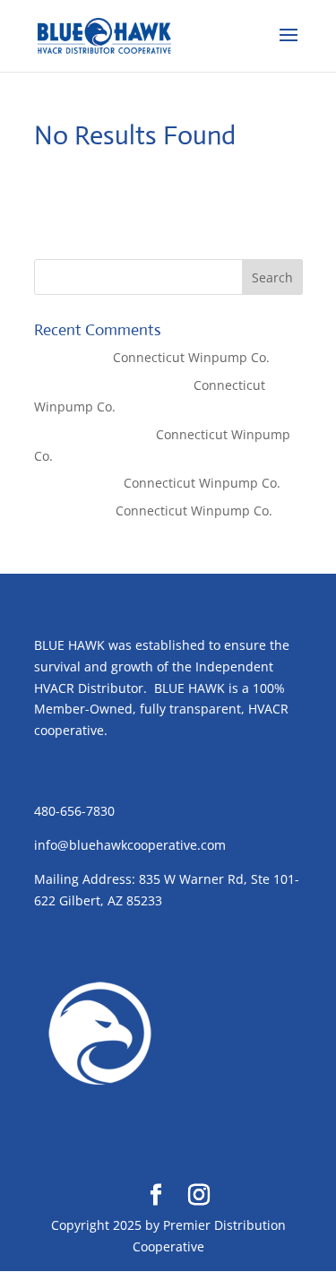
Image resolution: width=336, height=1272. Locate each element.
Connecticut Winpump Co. (191, 357)
